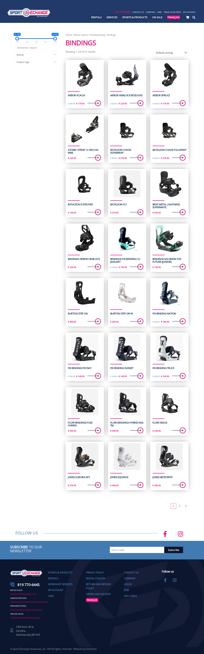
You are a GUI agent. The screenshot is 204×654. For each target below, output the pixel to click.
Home (69, 34)
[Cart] (188, 17)
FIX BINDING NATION (164, 313)
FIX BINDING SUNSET (121, 368)
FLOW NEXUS (159, 422)
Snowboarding (97, 34)
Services (111, 17)
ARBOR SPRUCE (161, 95)
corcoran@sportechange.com (26, 610)
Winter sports (81, 34)
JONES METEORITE (162, 477)
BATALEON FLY (118, 204)
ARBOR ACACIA (76, 95)
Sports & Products (134, 17)
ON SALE (157, 17)
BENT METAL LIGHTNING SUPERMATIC (166, 206)
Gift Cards (130, 596)
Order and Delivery (98, 594)
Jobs (159, 12)
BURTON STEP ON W (121, 313)
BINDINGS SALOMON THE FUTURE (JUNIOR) (166, 260)
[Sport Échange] (28, 16)
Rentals (96, 17)
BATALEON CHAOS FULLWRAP (169, 150)
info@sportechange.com (23, 594)
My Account (189, 12)
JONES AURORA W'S (79, 477)
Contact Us (138, 12)
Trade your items (172, 12)
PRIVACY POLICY (95, 572)
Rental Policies (95, 578)
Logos (128, 584)
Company (150, 12)
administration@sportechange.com (29, 602)
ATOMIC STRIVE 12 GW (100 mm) (83, 151)
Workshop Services (60, 584)
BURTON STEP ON (78, 313)
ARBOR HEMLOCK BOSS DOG (126, 95)
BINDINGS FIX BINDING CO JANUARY (125, 260)
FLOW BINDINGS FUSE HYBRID (80, 424)
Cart (51, 596)
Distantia (91, 649)
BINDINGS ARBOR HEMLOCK (84, 259)
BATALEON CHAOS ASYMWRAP (120, 151)
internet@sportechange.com (25, 617)
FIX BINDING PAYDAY (79, 368)
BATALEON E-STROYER (80, 204)
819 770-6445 (122, 12)
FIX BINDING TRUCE (163, 368)
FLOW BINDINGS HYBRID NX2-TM (127, 424)
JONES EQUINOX (119, 477)
